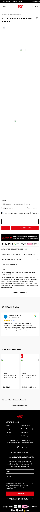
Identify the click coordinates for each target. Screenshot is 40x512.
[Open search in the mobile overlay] (3, 6)
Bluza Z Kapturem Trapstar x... (29, 376)
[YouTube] (27, 448)
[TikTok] (22, 448)
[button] (32, 6)
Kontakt (9, 432)
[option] (20, 36)
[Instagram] (18, 448)
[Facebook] (13, 448)
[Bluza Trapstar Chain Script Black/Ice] (15, 213)
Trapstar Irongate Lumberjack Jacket (10, 376)
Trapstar (5, 373)
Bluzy (11, 14)
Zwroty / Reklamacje (27, 429)
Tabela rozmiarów (33, 208)
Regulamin (24, 432)
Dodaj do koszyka (25, 228)
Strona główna (5, 14)
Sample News (11, 429)
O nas (8, 425)
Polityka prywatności (27, 436)
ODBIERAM (20, 493)
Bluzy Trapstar (18, 14)
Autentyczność (25, 425)
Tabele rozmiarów (12, 436)
